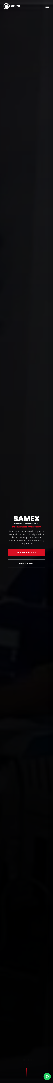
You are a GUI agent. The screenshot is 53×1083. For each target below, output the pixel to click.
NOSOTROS (26, 563)
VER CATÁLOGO (26, 552)
